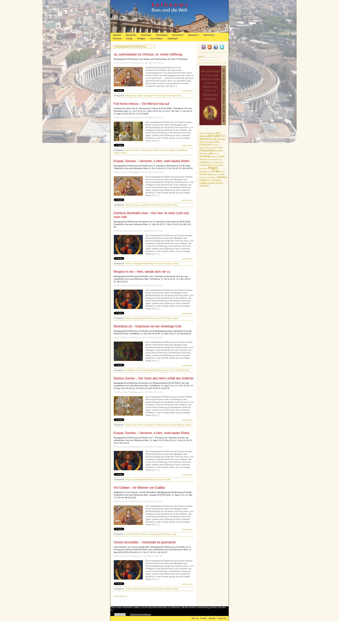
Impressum (221, 618)
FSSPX (219, 151)
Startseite (117, 35)
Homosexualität (206, 153)
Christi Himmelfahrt (132, 534)
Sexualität (220, 174)
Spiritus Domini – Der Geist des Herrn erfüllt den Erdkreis (153, 378)
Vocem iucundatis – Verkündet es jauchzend (144, 542)
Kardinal (204, 156)
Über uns (195, 618)
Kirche (202, 159)
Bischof (203, 138)
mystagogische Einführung (154, 96)
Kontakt (203, 618)
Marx (210, 162)
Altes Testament (131, 150)
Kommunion (210, 159)
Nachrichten (131, 35)
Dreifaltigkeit (130, 370)
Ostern (179, 96)
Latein (220, 159)
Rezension (212, 174)
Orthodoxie (203, 169)
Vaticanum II (193, 35)
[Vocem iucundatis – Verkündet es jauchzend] (128, 579)
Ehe (217, 141)
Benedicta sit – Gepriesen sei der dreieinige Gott (147, 326)
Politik (216, 171)
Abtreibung (210, 133)
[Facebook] (215, 49)
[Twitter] (221, 49)
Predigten (141, 38)
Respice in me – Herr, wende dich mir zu (142, 271)
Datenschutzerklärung (140, 614)
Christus (221, 139)
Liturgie (129, 38)
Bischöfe (213, 139)
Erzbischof (205, 144)
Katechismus (209, 35)
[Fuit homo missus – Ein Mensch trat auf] (128, 140)
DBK (201, 142)
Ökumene (117, 38)
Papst (213, 168)
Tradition (221, 177)
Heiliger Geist (130, 425)
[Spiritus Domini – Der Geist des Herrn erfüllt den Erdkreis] (128, 415)
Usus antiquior (156, 38)
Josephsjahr (172, 38)
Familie (220, 148)
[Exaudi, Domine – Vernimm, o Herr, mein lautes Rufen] (128, 195)
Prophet (124, 153)
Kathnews (214, 156)
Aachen (202, 133)
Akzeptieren (120, 615)
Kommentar (146, 35)
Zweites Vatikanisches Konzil (211, 181)
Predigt (116, 153)
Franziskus (207, 150)
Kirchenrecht (177, 35)
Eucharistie (204, 147)
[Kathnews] (169, 32)
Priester (203, 174)
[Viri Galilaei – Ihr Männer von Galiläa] (128, 524)
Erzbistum (215, 145)
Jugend (215, 153)
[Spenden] (203, 49)
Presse (222, 172)
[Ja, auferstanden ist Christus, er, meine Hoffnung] (128, 86)
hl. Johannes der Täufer (148, 150)
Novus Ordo (218, 165)
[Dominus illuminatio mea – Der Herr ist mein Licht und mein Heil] (128, 253)
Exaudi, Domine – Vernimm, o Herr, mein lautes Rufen (151, 161)
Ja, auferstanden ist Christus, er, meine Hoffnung (148, 54)
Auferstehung (130, 96)
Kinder (221, 156)
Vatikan (203, 180)
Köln (216, 160)
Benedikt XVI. (217, 136)
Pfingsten (180, 425)
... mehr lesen (186, 91)
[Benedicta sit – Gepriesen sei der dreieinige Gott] (128, 360)
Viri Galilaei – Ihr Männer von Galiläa (139, 487)
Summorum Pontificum (207, 178)
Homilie (162, 150)
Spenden (212, 618)
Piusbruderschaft (205, 172)
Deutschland (209, 142)
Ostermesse (170, 96)
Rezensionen (161, 35)
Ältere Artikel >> (121, 596)
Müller (210, 165)
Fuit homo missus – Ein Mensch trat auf (141, 103)
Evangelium (213, 147)
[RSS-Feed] (209, 49)
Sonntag (174, 264)
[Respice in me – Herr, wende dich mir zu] (128, 308)
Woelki (210, 180)
